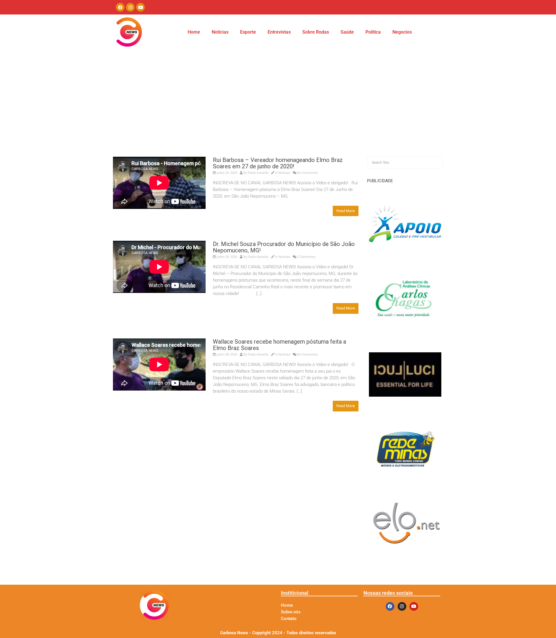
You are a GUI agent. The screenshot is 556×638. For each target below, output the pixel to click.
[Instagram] (130, 7)
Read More (345, 211)
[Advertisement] (278, 113)
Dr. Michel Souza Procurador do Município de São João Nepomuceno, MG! (284, 247)
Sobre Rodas (315, 32)
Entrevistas (279, 32)
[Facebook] (120, 7)
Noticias (220, 32)
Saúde (347, 32)
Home (194, 32)
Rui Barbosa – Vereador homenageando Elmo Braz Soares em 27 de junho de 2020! (278, 163)
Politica (373, 32)
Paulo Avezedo (258, 173)
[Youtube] (140, 7)
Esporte (248, 32)
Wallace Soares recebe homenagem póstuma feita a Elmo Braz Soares (279, 344)
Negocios (402, 32)
